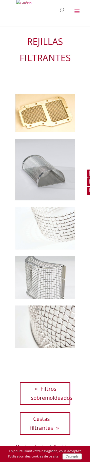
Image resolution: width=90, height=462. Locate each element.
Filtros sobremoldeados (50, 393)
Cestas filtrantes (41, 423)
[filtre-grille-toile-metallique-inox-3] (45, 248)
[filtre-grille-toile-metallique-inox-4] (45, 297)
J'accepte (72, 456)
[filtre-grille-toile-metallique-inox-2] (45, 198)
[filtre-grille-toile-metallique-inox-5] (45, 346)
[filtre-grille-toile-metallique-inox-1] (45, 130)
